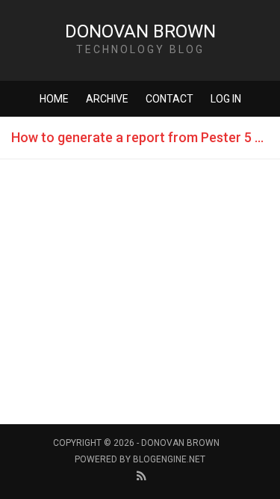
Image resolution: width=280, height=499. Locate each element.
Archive (107, 99)
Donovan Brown (140, 31)
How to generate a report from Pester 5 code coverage (145, 137)
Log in (226, 99)
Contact (169, 99)
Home (54, 99)
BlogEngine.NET (169, 459)
